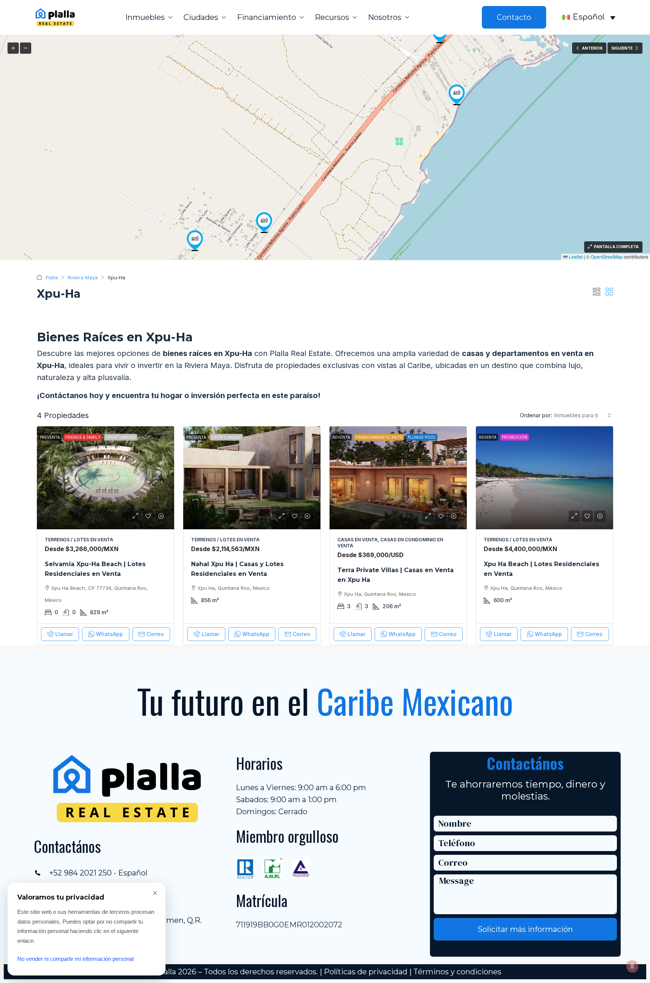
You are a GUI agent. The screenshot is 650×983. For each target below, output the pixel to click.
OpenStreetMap (607, 256)
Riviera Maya (83, 277)
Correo (155, 634)
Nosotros (384, 17)
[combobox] (582, 415)
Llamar (64, 634)
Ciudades (201, 17)
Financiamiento (266, 17)
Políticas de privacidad (365, 971)
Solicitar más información (525, 929)
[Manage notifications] (632, 966)
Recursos (332, 17)
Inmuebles (145, 17)
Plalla (52, 277)
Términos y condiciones (457, 971)
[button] (456, 94)
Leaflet (575, 256)
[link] (105, 477)
